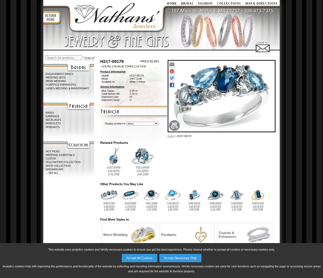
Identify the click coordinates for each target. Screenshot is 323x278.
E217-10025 (151, 206)
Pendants (53, 127)
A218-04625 (130, 206)
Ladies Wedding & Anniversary (67, 88)
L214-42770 (173, 206)
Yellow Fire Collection (63, 162)
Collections (229, 3)
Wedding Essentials (60, 155)
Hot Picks (53, 151)
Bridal (187, 3)
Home (170, 136)
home (172, 3)
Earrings (52, 116)
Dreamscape (54, 169)
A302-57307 (109, 206)
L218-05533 (237, 206)
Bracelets (53, 123)
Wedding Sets (55, 77)
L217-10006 (114, 170)
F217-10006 (142, 170)
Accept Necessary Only (180, 258)
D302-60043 (216, 206)
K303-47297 (258, 206)
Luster (51, 158)
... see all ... (53, 172)
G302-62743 (194, 206)
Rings (50, 112)
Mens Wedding (56, 81)
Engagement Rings (59, 74)
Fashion (205, 3)
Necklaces (53, 119)
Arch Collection (58, 165)
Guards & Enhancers (61, 84)
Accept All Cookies (140, 258)
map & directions (261, 3)
